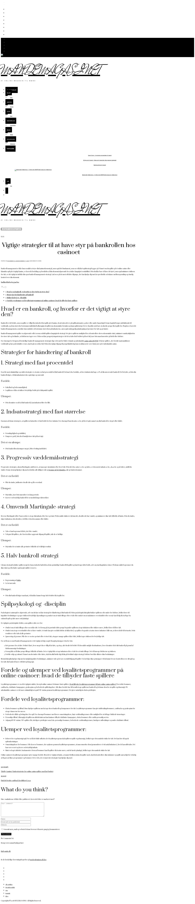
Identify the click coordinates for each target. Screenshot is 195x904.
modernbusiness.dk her (38, 860)
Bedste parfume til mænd (100, 165)
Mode (9, 27)
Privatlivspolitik (10, 887)
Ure (7, 34)
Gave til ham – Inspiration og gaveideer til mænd (99, 155)
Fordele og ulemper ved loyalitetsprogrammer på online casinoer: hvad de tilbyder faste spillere (42, 300)
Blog (2, 236)
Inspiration (12, 23)
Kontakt (7, 893)
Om (6, 890)
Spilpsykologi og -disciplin (16, 298)
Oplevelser (12, 31)
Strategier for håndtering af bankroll (20, 295)
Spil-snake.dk (6, 851)
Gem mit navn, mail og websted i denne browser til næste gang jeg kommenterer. (31, 829)
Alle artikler (12, 9)
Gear (8, 20)
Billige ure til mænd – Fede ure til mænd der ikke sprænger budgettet (99, 160)
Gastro (9, 16)
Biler (8, 12)
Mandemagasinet (50, 71)
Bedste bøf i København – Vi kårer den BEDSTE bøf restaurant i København (99, 175)
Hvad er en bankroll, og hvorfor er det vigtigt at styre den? (28, 292)
